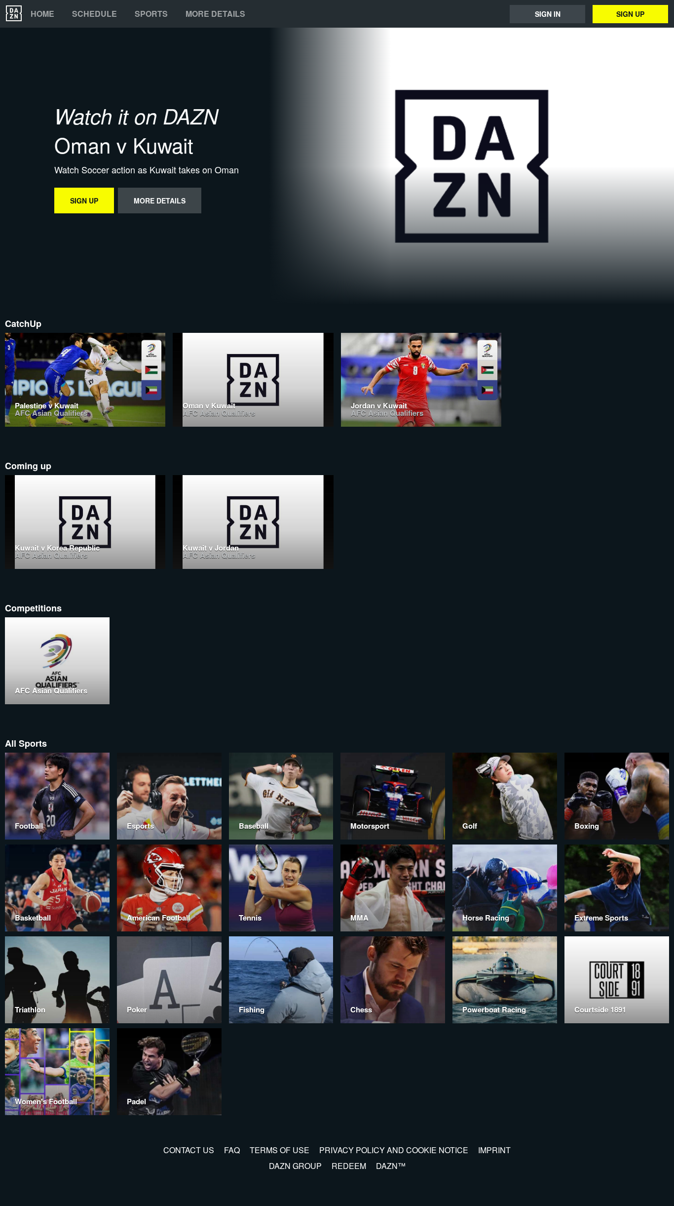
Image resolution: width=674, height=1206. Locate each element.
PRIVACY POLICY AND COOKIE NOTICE (393, 1150)
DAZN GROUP (295, 1165)
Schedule (94, 14)
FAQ (232, 1150)
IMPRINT (494, 1150)
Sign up (630, 14)
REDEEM (349, 1165)
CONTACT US (188, 1150)
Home (42, 14)
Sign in (548, 14)
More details (215, 14)
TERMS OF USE (279, 1150)
